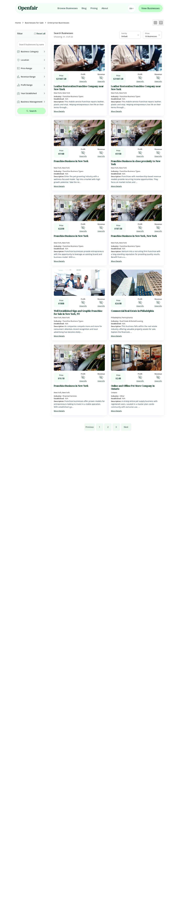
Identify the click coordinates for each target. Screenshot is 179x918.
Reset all (41, 33)
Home (18, 22)
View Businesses (150, 8)
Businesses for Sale (34, 22)
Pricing (94, 8)
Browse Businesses (67, 8)
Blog (84, 8)
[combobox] (130, 35)
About (105, 8)
